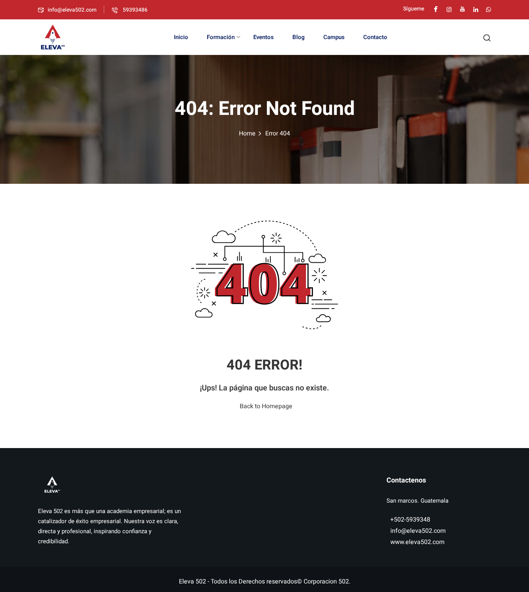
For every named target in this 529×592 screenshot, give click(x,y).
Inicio (181, 37)
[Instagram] (449, 9)
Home (247, 133)
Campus (334, 37)
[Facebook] (436, 9)
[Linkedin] (475, 9)
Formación (221, 37)
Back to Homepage (266, 406)
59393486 (135, 10)
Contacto (375, 37)
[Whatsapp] (488, 9)
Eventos (263, 37)
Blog (298, 37)
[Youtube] (462, 9)
